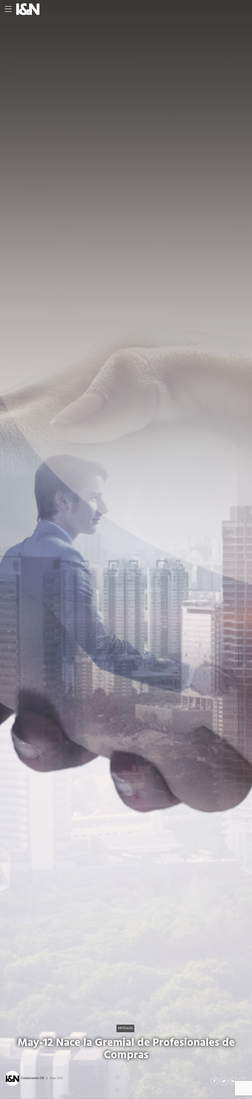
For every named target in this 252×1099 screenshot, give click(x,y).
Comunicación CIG (32, 1078)
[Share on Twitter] (224, 1081)
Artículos (125, 1028)
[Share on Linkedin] (233, 1081)
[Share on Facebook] (214, 1081)
